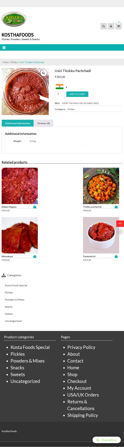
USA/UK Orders (83, 394)
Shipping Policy (82, 415)
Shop (72, 374)
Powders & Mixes (14, 299)
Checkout (77, 381)
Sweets (9, 313)
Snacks (9, 306)
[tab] (18, 123)
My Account (79, 388)
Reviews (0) (44, 123)
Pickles (14, 62)
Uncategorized (13, 320)
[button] (107, 440)
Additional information (17, 123)
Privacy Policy (81, 347)
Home (5, 62)
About (73, 354)
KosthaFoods (18, 35)
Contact (75, 360)
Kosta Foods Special (16, 285)
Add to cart (77, 94)
